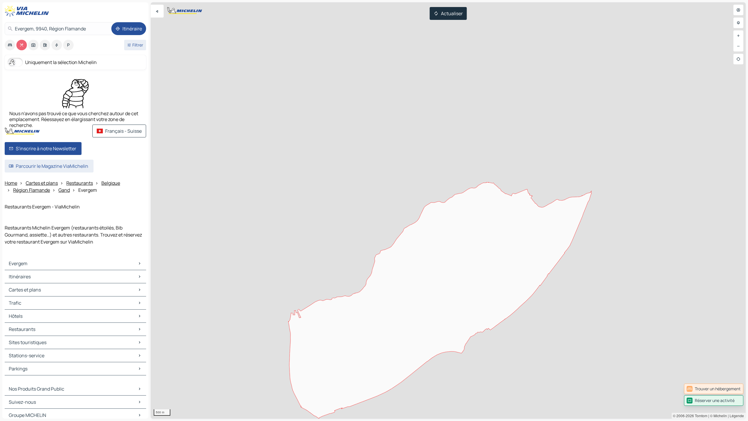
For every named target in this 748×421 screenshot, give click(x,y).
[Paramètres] (738, 23)
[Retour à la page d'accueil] (28, 11)
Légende (737, 415)
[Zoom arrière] (738, 46)
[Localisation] (738, 59)
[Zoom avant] (738, 35)
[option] (10, 45)
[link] (713, 389)
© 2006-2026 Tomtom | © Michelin (700, 415)
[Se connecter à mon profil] (738, 10)
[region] (448, 210)
